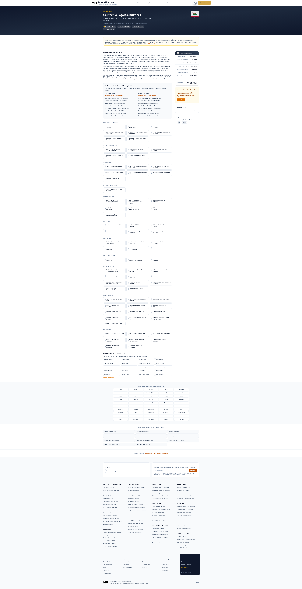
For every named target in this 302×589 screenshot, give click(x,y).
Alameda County (108, 359)
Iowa (181, 396)
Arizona (185, 110)
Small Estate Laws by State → (112, 436)
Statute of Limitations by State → (177, 440)
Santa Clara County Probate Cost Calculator (116, 111)
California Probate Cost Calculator (114, 95)
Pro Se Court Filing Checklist (184, 545)
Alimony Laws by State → (143, 436)
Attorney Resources (186, 564)
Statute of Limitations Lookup (135, 504)
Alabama (121, 389)
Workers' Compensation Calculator (136, 507)
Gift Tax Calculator (108, 498)
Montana (121, 406)
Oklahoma (120, 412)
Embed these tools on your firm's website (156, 453)
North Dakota (166, 409)
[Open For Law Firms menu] (175, 3)
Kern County (142, 370)
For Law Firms (170, 3)
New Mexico (120, 409)
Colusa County (125, 363)
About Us (144, 559)
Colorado (181, 389)
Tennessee (135, 416)
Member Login (187, 572)
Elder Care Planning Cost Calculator (186, 506)
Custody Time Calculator (109, 538)
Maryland (181, 399)
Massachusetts (120, 402)
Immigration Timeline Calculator (184, 493)
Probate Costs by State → (111, 431)
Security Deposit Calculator (183, 528)
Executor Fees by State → (143, 431)
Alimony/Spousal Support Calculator (112, 532)
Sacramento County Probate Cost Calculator (116, 116)
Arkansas (166, 389)
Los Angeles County (144, 374)
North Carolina (151, 409)
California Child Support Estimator (147, 95)
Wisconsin (166, 419)
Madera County (160, 374)
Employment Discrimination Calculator (161, 509)
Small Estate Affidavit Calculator (111, 518)
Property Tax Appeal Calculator (160, 537)
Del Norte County (160, 363)
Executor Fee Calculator (109, 496)
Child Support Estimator (109, 535)
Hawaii (120, 396)
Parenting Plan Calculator (109, 543)
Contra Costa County (144, 363)
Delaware (136, 392)
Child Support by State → (175, 436)
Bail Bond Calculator (133, 518)
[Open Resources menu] (163, 3)
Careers (144, 562)
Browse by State (107, 562)
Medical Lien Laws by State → (112, 444)
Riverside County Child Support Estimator (148, 106)
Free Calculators (139, 3)
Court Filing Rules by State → (144, 444)
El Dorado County (108, 367)
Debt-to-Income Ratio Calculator (160, 496)
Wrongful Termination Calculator (160, 520)
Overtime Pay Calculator (158, 512)
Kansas (120, 399)
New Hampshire (166, 406)
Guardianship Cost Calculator (110, 501)
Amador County (143, 359)
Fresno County (125, 367)
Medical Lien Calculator (133, 493)
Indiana (166, 396)
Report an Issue (107, 573)
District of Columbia (151, 392)
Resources (159, 3)
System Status (146, 564)
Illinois (151, 396)
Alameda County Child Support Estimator (148, 113)
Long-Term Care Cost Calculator (185, 509)
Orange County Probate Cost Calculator (115, 103)
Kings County (159, 370)
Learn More (181, 100)
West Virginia (151, 419)
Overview (183, 559)
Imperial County (108, 370)
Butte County (159, 359)
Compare (183, 562)
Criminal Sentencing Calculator (135, 523)
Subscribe (193, 470)
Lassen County (125, 374)
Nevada (179, 110)
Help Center (126, 559)
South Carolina (181, 412)
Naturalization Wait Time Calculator (185, 498)
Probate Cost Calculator (109, 513)
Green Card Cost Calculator (184, 487)
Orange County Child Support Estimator (148, 103)
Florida (184, 119)
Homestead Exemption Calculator (160, 498)
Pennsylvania (151, 412)
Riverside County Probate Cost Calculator (115, 106)
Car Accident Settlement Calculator (136, 487)
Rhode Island (166, 412)
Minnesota (151, 402)
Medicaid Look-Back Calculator (185, 515)
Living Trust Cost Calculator (110, 507)
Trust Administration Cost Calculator (112, 521)
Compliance (165, 570)
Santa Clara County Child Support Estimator (149, 111)
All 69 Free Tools (107, 559)
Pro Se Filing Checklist (182, 548)
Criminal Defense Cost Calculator (136, 520)
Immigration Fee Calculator (183, 490)
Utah (166, 416)
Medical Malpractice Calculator (135, 496)
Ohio (179, 122)
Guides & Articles (107, 564)
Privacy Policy (171, 473)
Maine (166, 399)
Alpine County (125, 359)
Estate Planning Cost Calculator (111, 490)
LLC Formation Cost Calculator (160, 531)
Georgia (181, 392)
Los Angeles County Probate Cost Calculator (116, 98)
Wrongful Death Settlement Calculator (137, 510)
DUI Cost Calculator (133, 526)
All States (105, 11)
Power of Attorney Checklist (110, 510)
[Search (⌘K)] (195, 3)
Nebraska (136, 406)
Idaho (135, 396)
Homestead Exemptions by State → (146, 440)
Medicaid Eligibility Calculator (184, 512)
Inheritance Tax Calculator (109, 504)
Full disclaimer (151, 43)
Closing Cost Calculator (158, 528)
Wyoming (181, 419)
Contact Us (106, 570)
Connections (126, 564)
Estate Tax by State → (174, 431)
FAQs (104, 567)
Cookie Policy (165, 564)
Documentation (126, 562)
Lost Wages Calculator (133, 490)
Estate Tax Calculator (108, 493)
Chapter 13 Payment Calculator (160, 493)
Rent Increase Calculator (183, 526)
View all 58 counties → (109, 377)
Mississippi (166, 402)
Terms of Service (166, 562)
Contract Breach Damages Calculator (186, 539)
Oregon (192, 110)
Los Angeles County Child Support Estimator (149, 98)
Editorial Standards (127, 567)
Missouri (184, 122)
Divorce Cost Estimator (109, 540)
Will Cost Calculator (108, 524)
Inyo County (125, 370)
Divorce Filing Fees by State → (112, 440)
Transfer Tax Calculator (158, 543)
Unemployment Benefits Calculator (161, 518)
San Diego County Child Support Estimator (149, 100)
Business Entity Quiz (182, 536)
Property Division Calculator (110, 546)
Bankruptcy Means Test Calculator (161, 490)
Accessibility (165, 567)
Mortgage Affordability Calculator (160, 534)
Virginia (120, 419)
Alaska (135, 389)
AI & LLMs (144, 567)
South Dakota (120, 416)
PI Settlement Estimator (133, 498)
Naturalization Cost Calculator (184, 496)
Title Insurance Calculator (158, 540)
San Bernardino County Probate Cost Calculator (117, 108)
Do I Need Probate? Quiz (109, 487)
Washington (135, 419)
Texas (179, 119)
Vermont (181, 416)
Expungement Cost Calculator (135, 529)
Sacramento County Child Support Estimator (149, 116)
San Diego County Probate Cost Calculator (116, 100)
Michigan (136, 402)
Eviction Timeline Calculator (184, 523)
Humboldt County (160, 367)
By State (150, 3)
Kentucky (136, 399)
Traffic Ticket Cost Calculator (135, 532)
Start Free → (184, 567)
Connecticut (120, 392)
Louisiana (151, 399)
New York (191, 119)
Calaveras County (108, 363)
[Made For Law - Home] (105, 582)
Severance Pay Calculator (158, 515)
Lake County (107, 374)
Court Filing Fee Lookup (183, 542)
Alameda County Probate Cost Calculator (115, 113)
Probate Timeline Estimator (110, 515)
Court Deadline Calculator (158, 506)
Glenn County (142, 367)
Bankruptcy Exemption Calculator (160, 487)
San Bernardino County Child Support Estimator (150, 108)
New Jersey (181, 406)
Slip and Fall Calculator (133, 501)
